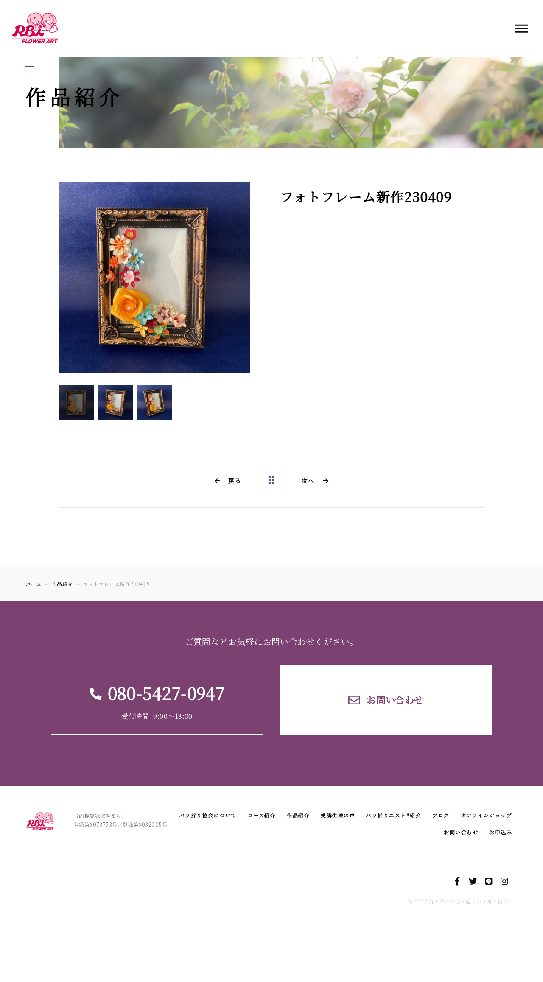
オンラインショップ (486, 815)
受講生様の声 (338, 815)
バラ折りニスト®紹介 (393, 815)
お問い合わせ (461, 832)
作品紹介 (298, 815)
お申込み (500, 832)
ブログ (441, 815)
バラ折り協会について (208, 815)
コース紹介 (262, 815)
